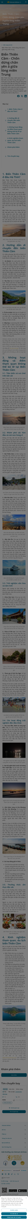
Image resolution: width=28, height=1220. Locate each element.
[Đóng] (26, 1198)
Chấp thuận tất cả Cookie (14, 1217)
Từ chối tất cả (14, 1213)
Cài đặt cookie (14, 1210)
